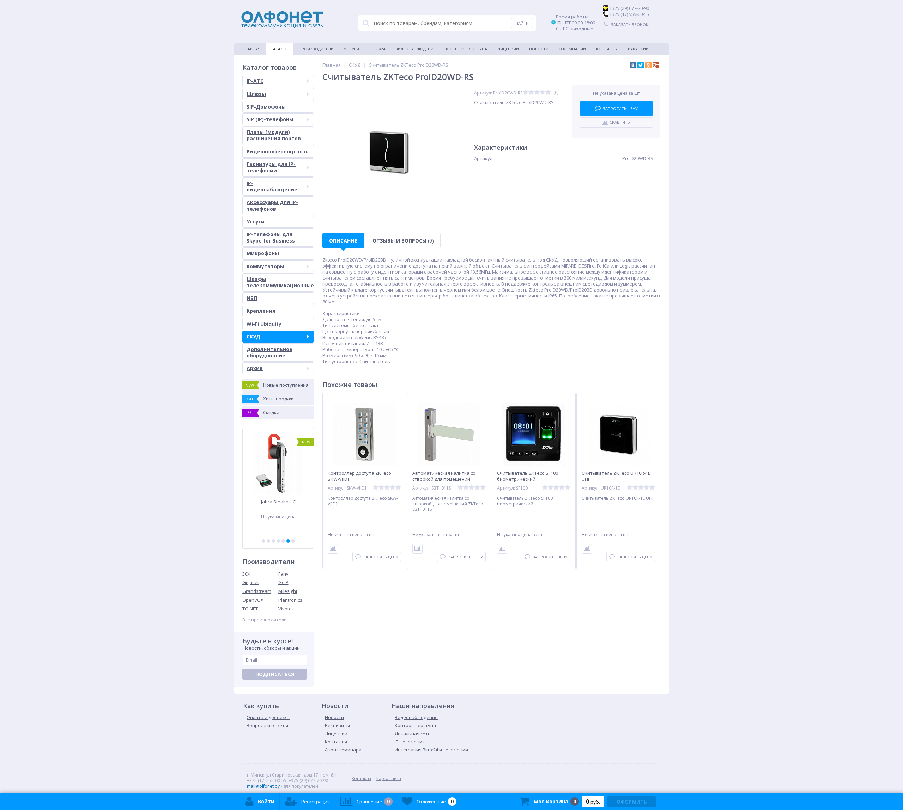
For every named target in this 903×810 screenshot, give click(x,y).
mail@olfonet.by (263, 786)
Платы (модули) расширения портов (274, 135)
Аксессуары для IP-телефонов (272, 205)
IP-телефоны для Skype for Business (271, 237)
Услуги (351, 48)
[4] (278, 541)
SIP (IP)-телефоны (270, 119)
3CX (246, 574)
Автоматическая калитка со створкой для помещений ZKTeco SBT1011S (443, 479)
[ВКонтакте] (633, 65)
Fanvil (284, 574)
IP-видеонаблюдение (272, 186)
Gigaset (250, 582)
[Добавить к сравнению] (333, 549)
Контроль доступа (466, 48)
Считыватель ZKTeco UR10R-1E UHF (616, 476)
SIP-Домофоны (266, 106)
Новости (539, 48)
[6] (288, 541)
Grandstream (256, 591)
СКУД (253, 336)
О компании (572, 48)
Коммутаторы (265, 266)
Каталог (280, 48)
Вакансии (638, 48)
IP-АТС (255, 81)
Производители (316, 48)
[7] (293, 541)
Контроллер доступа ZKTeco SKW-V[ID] (359, 476)
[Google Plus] (656, 65)
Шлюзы (256, 94)
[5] (283, 541)
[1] (263, 541)
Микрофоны (263, 253)
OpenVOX (252, 600)
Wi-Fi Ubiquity (264, 323)
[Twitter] (640, 65)
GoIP (283, 582)
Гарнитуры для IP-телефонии (271, 167)
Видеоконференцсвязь (278, 151)
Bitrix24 (377, 48)
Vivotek (286, 609)
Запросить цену (620, 108)
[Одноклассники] (648, 65)
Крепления (261, 310)
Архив (255, 368)
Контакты (607, 48)
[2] (268, 541)
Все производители (264, 620)
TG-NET (250, 609)
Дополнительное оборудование (269, 352)
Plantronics (290, 600)
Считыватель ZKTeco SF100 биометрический (527, 476)
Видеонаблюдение (415, 48)
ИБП (252, 298)
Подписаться (274, 674)
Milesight (287, 591)
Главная (251, 48)
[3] (273, 541)
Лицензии (508, 48)
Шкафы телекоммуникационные (280, 282)
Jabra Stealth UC (278, 502)
